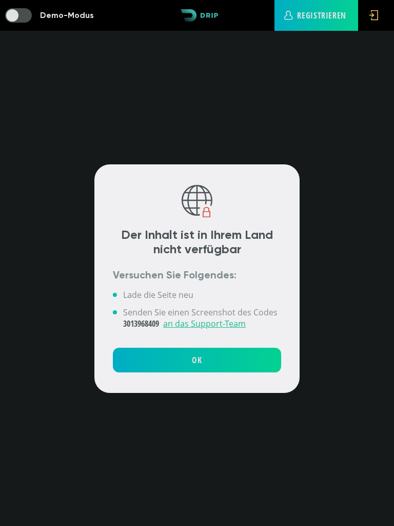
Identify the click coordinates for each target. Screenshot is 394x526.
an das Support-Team (204, 323)
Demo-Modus (67, 15)
